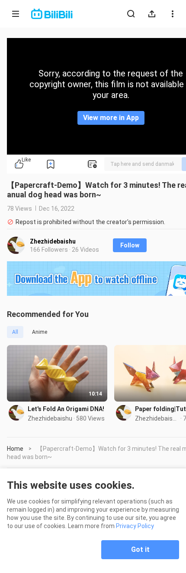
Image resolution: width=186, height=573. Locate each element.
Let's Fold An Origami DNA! (66, 408)
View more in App (111, 118)
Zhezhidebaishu (53, 241)
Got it (140, 549)
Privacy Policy (135, 525)
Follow (129, 245)
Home (15, 448)
